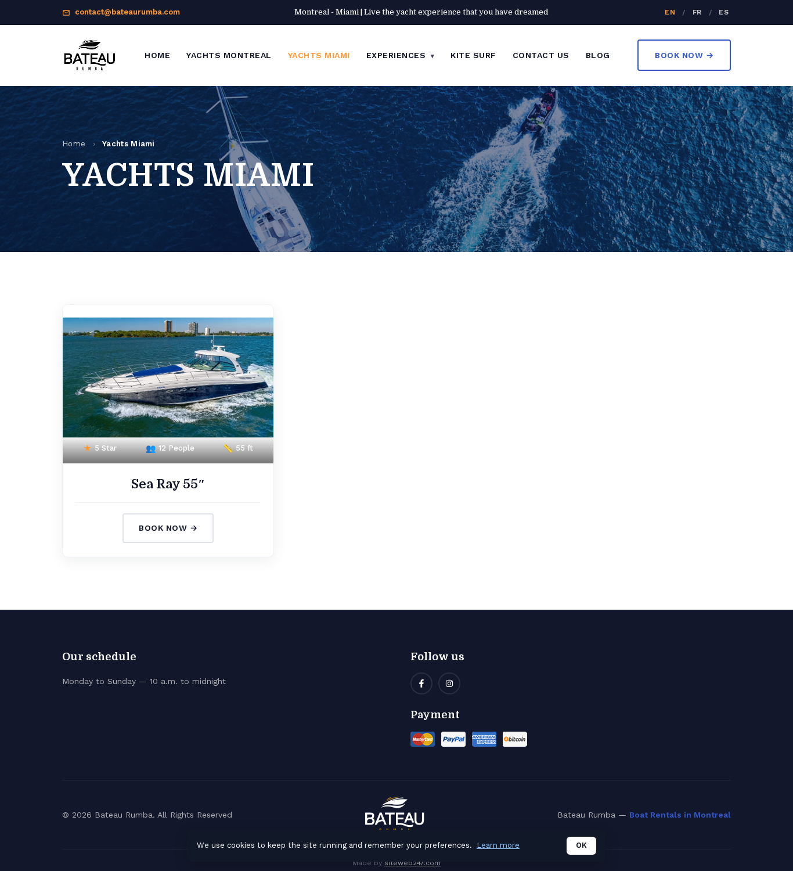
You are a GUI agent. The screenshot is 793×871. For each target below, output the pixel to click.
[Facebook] (421, 683)
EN (670, 12)
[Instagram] (449, 683)
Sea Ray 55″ (168, 484)
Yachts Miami (319, 55)
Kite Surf (473, 55)
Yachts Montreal (229, 55)
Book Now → (684, 55)
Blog (598, 55)
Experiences (397, 55)
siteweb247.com (412, 863)
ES (724, 12)
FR (697, 12)
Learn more (498, 845)
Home (157, 55)
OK (581, 845)
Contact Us (541, 55)
